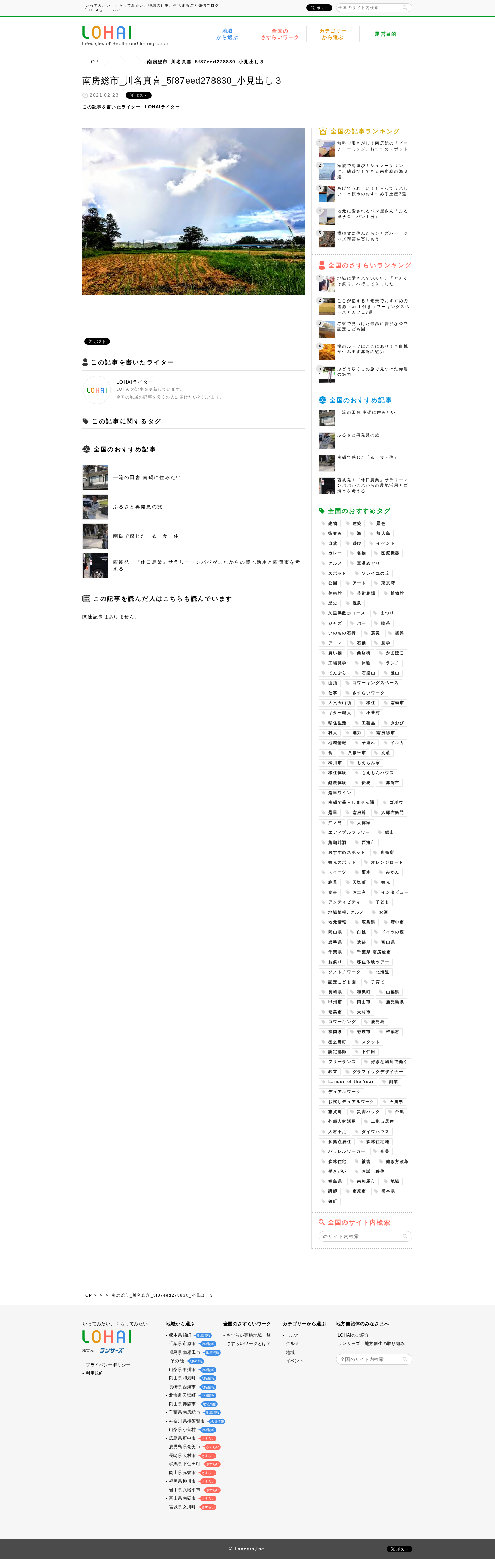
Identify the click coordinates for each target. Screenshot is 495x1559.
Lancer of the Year (351, 1081)
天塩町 (359, 882)
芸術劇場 (366, 593)
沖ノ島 (335, 822)
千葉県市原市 (191, 1343)
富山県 (388, 942)
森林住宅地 (378, 1141)
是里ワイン (340, 792)
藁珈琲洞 (337, 842)
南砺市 (397, 702)
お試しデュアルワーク (351, 1101)
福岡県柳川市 (191, 1481)
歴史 (333, 603)
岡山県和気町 (191, 1377)
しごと (292, 1335)
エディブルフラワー (349, 832)
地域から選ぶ (227, 34)
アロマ (335, 643)
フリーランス (342, 1061)
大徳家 (364, 822)
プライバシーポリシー (108, 1364)
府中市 (397, 922)
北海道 (383, 971)
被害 (366, 1161)
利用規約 (94, 1373)
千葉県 (335, 952)
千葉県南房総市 (193, 1412)
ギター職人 (340, 712)
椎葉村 (393, 1031)
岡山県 (335, 932)
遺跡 (361, 942)
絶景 (333, 882)
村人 (333, 732)
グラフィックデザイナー (378, 1071)
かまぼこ (395, 652)
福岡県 (335, 1031)
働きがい (337, 1171)
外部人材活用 (342, 1121)
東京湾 (388, 583)
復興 (399, 633)
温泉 (357, 603)
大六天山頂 (340, 702)
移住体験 (337, 772)
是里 (333, 812)
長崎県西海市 (191, 1386)
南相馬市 (366, 1181)
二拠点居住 (382, 1121)
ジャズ (335, 623)
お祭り (335, 962)
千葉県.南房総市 (374, 952)
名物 (361, 553)
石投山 (368, 673)
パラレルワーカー (346, 1151)
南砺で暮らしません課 (351, 802)
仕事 (333, 693)
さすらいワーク (369, 693)
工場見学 (337, 663)
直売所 (387, 852)
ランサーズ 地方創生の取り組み (371, 1343)
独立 (333, 1071)
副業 (393, 1081)
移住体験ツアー (373, 962)
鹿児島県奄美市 (193, 1446)
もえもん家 (368, 762)
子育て (378, 982)
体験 (366, 663)
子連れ (368, 742)
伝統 (366, 782)
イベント (385, 543)
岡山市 (364, 1001)
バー (361, 623)
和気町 (364, 992)
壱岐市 (364, 1031)
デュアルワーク (344, 1091)
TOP (93, 61)
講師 (333, 1191)
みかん (393, 872)
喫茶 (386, 623)
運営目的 (386, 34)
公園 (333, 583)
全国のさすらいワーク (280, 34)
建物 (333, 523)
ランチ (393, 663)
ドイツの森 (392, 932)
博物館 (397, 593)
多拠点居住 (340, 1141)
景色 (381, 523)
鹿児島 (378, 1021)
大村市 (364, 1012)
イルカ (397, 742)
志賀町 (335, 1111)
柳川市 (335, 762)
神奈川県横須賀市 (195, 1421)
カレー (335, 553)
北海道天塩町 (191, 1395)
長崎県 (335, 992)
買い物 (335, 652)
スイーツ (337, 872)
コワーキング (342, 1021)
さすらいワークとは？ (248, 1343)
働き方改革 (397, 1161)
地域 (395, 1181)
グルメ (335, 563)
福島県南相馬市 (193, 1352)
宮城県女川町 (191, 1506)
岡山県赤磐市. (192, 1403)
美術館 (335, 593)
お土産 (359, 892)
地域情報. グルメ (346, 912)
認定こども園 (342, 982)
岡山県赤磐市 (191, 1472)
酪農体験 (337, 782)
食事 (333, 892)
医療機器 (390, 553)
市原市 (359, 1191)
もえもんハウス (378, 772)
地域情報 (337, 742)
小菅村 (373, 712)
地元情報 (337, 922)
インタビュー (395, 892)
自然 (333, 543)
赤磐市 (393, 782)
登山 (395, 673)
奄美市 (335, 1012)
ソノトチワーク (344, 971)
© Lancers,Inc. (247, 1548)
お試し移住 (373, 1171)
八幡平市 (357, 752)
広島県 (368, 922)
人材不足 (337, 1131)
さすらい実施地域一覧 (248, 1335)
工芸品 (368, 723)
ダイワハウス (376, 1131)
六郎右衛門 (392, 812)
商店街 (364, 652)
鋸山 (389, 832)
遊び (357, 543)
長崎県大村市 (191, 1455)
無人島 (383, 533)
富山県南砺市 (191, 1498)
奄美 (385, 1151)
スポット (337, 573)
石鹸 (361, 643)
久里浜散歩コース (346, 613)
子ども (383, 902)
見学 (386, 643)
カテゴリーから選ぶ (333, 34)
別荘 (386, 752)
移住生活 (337, 723)
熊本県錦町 (189, 1335)
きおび (397, 723)
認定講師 (337, 1051)
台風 (399, 1111)
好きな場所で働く (389, 1061)
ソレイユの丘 (376, 573)
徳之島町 (337, 1042)
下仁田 (368, 1051)
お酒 (383, 912)
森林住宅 (337, 1161)
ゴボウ (396, 802)
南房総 (359, 812)
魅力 (357, 732)
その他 (185, 1360)
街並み (335, 533)
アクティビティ (344, 902)
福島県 (335, 1181)
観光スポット (342, 862)
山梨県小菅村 (191, 1429)
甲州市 (335, 1001)
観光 (386, 882)
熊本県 (388, 1191)
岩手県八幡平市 (193, 1489)
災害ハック (368, 1111)
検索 (405, 7)
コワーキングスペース (376, 682)
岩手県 (335, 942)
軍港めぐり (368, 563)
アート (359, 583)
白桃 (361, 932)
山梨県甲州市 (191, 1369)
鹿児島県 (395, 1001)
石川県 (396, 1101)
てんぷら (337, 673)
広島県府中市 (191, 1438)
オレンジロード (387, 862)
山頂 (333, 682)
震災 (376, 633)
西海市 (368, 842)
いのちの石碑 (342, 633)
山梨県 (393, 992)
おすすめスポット (346, 852)
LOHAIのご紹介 (353, 1335)
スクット (371, 1042)
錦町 (333, 1201)
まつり (387, 613)
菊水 (366, 872)
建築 (357, 523)
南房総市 (385, 732)
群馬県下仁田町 (193, 1463)
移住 (371, 702)
